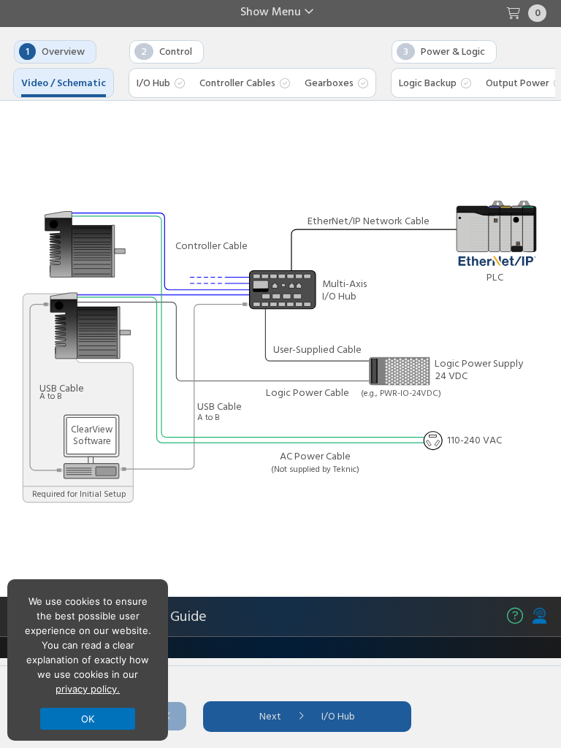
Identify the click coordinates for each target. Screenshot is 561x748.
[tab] (161, 87)
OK (88, 719)
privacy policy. (88, 689)
